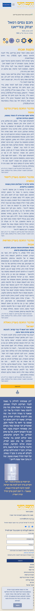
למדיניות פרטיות (29, 553)
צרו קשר (31, 570)
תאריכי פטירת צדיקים (27, 577)
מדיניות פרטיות (29, 572)
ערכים (32, 582)
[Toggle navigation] (13, 4)
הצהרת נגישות (29, 575)
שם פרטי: (31, 533)
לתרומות (17, 386)
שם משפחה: (30, 539)
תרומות (31, 567)
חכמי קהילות (30, 580)
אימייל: (31, 545)
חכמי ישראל (30, 585)
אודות (32, 565)
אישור (18, 605)
